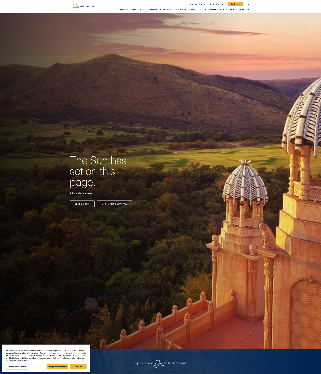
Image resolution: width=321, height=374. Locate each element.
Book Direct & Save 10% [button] (114, 204)
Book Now (235, 4)
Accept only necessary (57, 367)
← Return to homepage (81, 193)
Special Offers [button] (82, 204)
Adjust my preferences (17, 367)
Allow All (78, 367)
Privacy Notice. (23, 360)
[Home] (84, 6)
